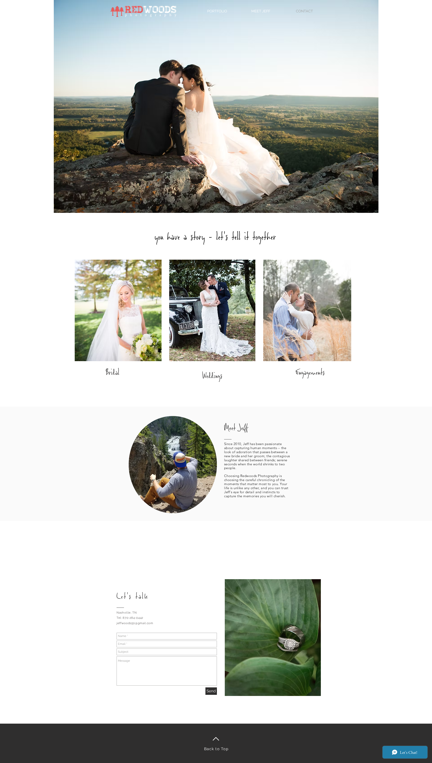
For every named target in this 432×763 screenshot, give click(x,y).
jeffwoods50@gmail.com (135, 623)
